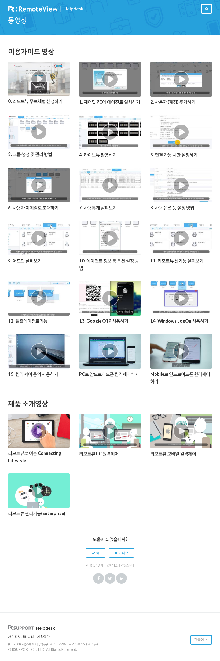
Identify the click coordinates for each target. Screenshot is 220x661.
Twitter (110, 578)
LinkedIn (121, 578)
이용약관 (43, 636)
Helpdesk (73, 9)
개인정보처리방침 (21, 636)
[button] (95, 553)
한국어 (199, 639)
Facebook (98, 578)
